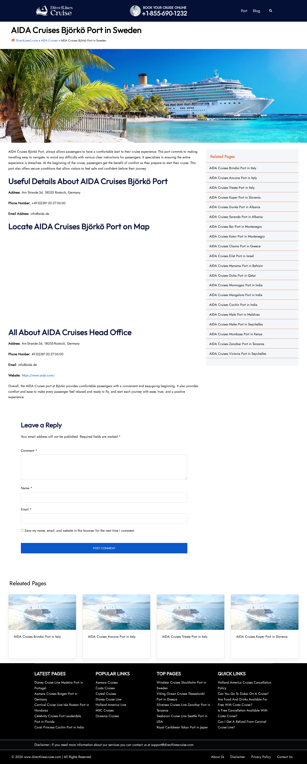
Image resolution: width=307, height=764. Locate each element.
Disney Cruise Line (108, 699)
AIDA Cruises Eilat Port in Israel (231, 256)
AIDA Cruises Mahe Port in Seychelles (236, 324)
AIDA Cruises (49, 40)
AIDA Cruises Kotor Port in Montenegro (237, 236)
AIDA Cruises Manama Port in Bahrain (236, 265)
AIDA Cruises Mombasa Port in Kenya (235, 334)
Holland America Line (111, 704)
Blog (256, 11)
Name (26, 488)
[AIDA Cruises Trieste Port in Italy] (190, 612)
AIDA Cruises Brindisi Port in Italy (232, 168)
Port (244, 11)
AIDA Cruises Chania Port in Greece (234, 246)
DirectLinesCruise (27, 40)
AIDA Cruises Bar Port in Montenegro (235, 226)
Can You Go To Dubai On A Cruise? (244, 693)
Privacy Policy (261, 756)
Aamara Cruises (107, 682)
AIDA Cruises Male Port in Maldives (234, 314)
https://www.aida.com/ (38, 375)
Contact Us (284, 756)
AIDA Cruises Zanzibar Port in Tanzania (236, 343)
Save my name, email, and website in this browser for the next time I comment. (80, 530)
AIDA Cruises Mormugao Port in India (236, 285)
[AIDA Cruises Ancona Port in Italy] (116, 612)
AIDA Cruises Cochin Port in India (233, 304)
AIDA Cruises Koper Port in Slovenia (235, 197)
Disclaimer (237, 756)
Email (26, 509)
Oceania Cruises (107, 716)
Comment (29, 450)
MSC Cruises (105, 710)
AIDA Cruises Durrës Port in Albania (234, 207)
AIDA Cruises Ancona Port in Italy (233, 177)
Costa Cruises (105, 688)
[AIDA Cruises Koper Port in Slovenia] (264, 612)
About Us (217, 756)
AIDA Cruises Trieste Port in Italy (232, 187)
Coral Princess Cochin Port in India (59, 727)
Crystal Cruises (106, 693)
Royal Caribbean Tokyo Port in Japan (182, 727)
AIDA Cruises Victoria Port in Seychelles (237, 353)
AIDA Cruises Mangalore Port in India (235, 295)
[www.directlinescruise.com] (54, 10)
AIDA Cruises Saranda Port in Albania (236, 216)
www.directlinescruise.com (42, 756)
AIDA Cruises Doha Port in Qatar (232, 275)
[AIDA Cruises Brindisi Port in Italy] (42, 612)
